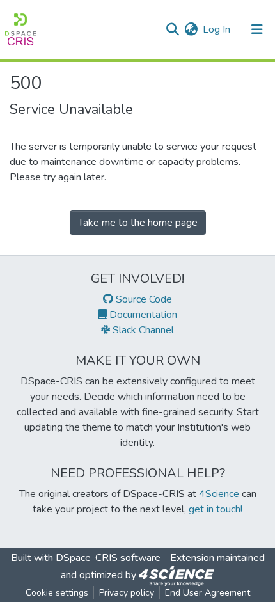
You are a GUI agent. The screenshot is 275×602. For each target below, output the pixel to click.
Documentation (142, 315)
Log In (217, 29)
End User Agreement (207, 593)
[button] (191, 29)
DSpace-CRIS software (108, 558)
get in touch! (215, 509)
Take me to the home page (138, 223)
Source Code (142, 299)
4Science (219, 494)
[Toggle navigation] (257, 29)
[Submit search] (172, 29)
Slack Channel (142, 330)
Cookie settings (57, 593)
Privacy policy (126, 593)
